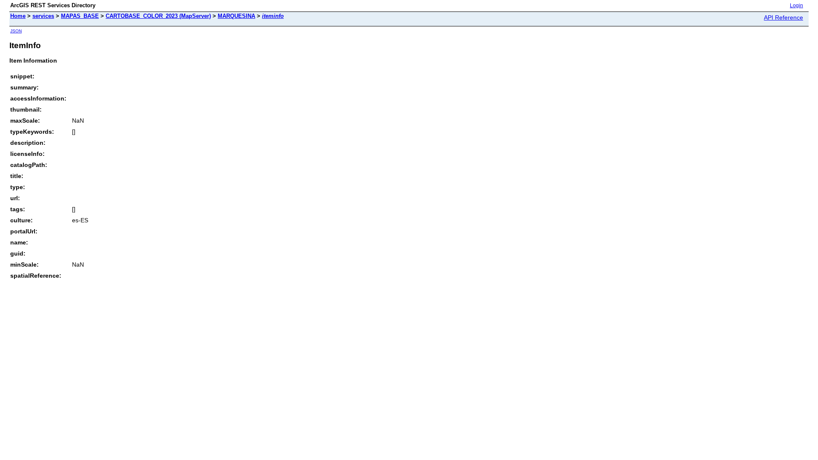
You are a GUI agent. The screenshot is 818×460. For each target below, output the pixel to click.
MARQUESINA (236, 16)
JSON (16, 31)
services (43, 16)
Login (796, 5)
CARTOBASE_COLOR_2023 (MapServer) (158, 16)
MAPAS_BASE (80, 16)
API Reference (783, 17)
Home (18, 16)
